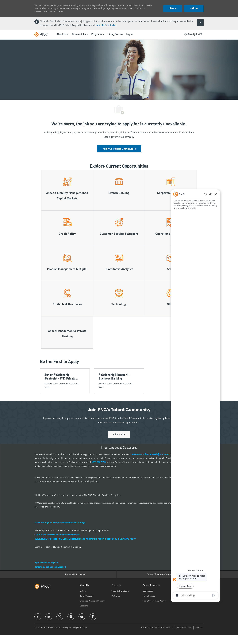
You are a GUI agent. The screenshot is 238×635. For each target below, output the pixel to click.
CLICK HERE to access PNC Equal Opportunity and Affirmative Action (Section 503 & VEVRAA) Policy (85, 539)
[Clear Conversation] (205, 194)
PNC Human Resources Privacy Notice (156, 627)
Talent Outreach (86, 596)
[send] (214, 595)
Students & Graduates (120, 591)
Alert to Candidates (106, 25)
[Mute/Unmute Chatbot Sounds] (211, 194)
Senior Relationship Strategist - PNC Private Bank (59, 377)
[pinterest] (93, 616)
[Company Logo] (42, 34)
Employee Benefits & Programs (93, 601)
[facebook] (37, 616)
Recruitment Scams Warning (155, 601)
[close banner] (200, 22)
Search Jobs (148, 591)
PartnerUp (115, 596)
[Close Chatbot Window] (216, 194)
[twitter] (59, 616)
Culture (83, 591)
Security (198, 627)
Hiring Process (115, 34)
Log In (129, 34)
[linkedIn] (48, 616)
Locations (84, 606)
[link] (119, 148)
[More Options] (177, 595)
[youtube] (82, 616)
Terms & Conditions (184, 627)
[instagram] (70, 616)
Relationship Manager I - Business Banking (114, 377)
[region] (195, 394)
